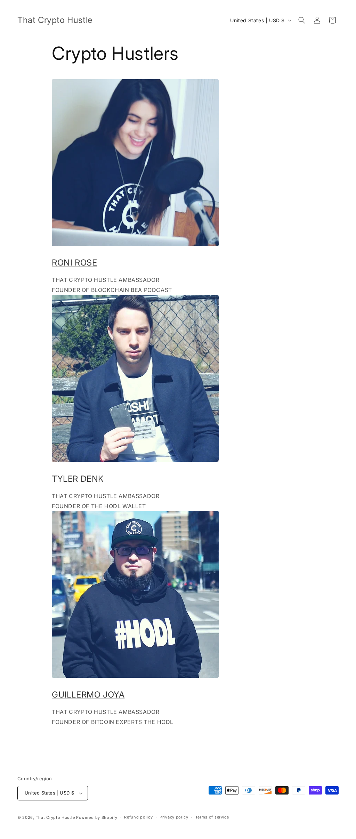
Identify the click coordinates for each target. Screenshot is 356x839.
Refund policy (138, 817)
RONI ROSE (74, 263)
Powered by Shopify (97, 817)
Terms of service (212, 817)
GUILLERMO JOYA (88, 695)
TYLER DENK (78, 479)
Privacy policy (174, 817)
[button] (301, 20)
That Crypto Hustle (55, 817)
